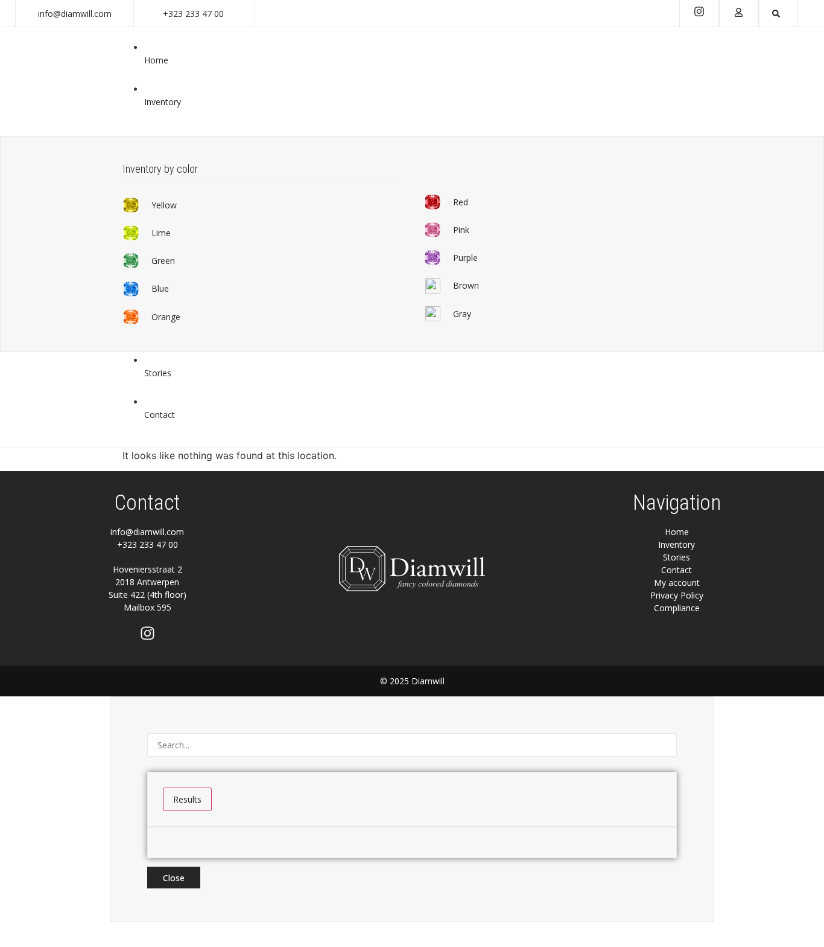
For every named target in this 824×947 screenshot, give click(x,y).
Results (187, 799)
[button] (164, 205)
